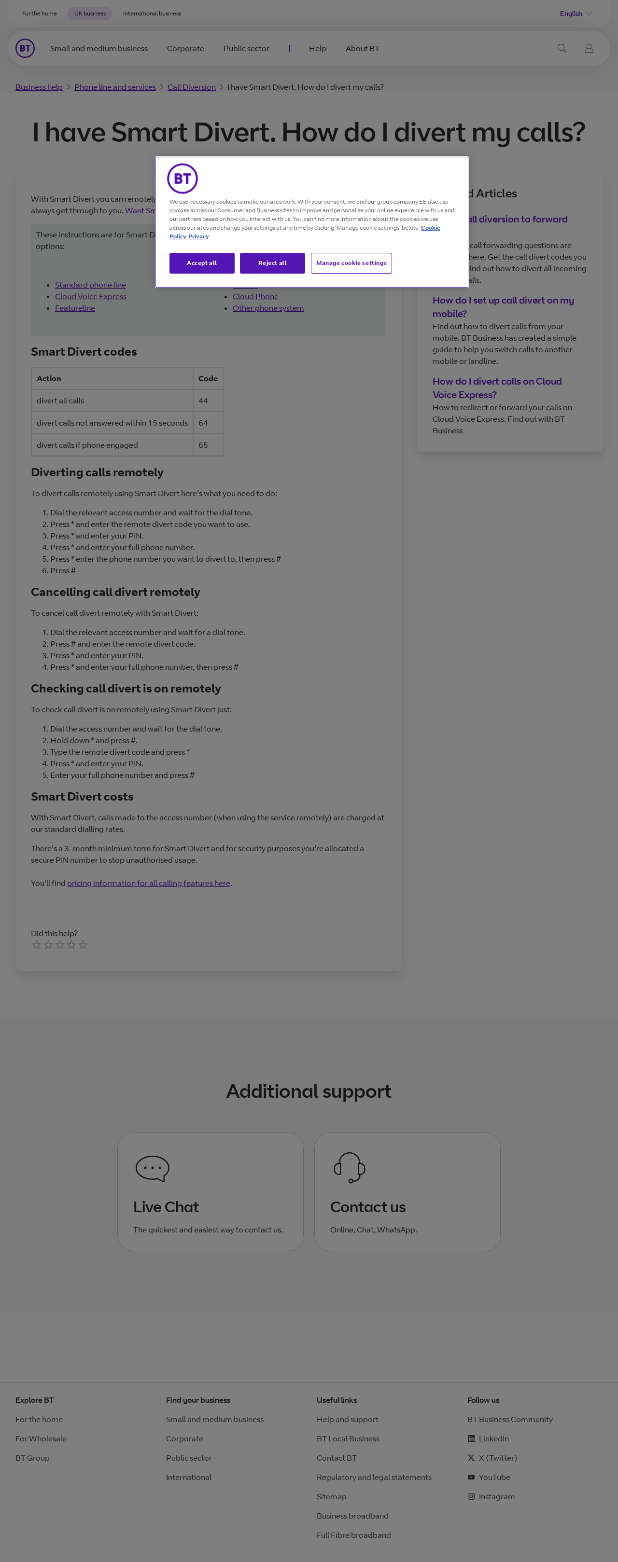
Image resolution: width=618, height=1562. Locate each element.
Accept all (202, 262)
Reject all (272, 262)
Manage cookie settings (351, 262)
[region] (312, 222)
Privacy (198, 236)
